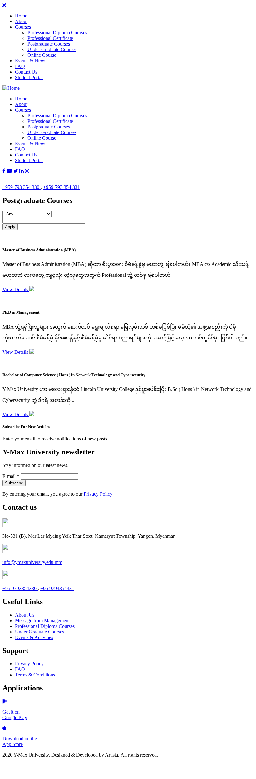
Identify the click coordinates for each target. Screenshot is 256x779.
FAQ (20, 66)
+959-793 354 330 (21, 187)
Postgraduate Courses (48, 43)
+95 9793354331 (57, 588)
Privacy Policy (98, 494)
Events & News (30, 60)
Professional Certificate (50, 38)
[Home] (11, 88)
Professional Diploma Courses (57, 32)
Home (21, 15)
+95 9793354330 (20, 588)
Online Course (41, 55)
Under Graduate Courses (51, 49)
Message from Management (42, 620)
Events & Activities (34, 637)
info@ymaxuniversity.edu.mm (32, 562)
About (21, 21)
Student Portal (29, 77)
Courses (23, 27)
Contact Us (26, 72)
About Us (24, 615)
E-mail (10, 476)
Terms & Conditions (35, 674)
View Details (15, 289)
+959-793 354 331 (61, 187)
